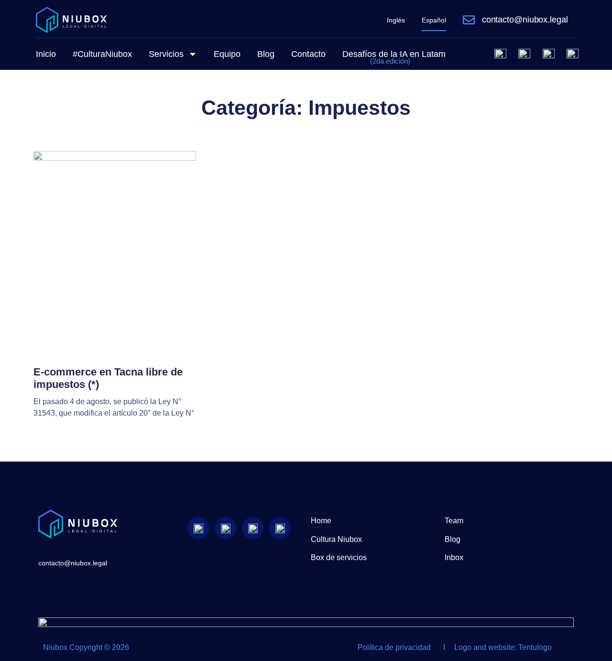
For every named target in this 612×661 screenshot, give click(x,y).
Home (321, 521)
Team (454, 521)
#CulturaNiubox (102, 54)
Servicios (166, 54)
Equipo (227, 54)
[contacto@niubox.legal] (469, 20)
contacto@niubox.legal (525, 19)
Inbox (454, 557)
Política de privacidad (394, 647)
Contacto (308, 54)
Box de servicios (339, 557)
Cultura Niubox (336, 539)
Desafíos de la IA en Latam (394, 57)
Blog (265, 54)
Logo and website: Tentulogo (503, 647)
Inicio (46, 54)
